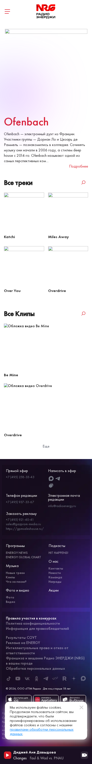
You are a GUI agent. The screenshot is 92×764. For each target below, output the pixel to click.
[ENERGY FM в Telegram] (46, 678)
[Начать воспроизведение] (7, 755)
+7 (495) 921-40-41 (20, 519)
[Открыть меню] (7, 11)
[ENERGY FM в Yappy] (55, 678)
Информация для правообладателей (37, 628)
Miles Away (58, 236)
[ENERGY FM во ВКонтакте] (27, 678)
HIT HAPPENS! (58, 552)
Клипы (10, 577)
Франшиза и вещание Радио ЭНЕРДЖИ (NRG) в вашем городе (45, 660)
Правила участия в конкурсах (31, 618)
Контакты (56, 568)
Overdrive (57, 290)
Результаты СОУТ (21, 637)
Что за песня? (16, 581)
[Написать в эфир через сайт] (51, 485)
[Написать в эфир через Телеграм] (57, 478)
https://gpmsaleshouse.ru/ (25, 528)
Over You (12, 290)
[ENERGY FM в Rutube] (64, 678)
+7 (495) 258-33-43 (20, 477)
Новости (55, 572)
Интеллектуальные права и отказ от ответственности (37, 650)
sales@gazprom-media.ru (23, 524)
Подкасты (57, 545)
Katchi (9, 236)
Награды (55, 581)
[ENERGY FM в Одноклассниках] (36, 678)
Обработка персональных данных (35, 668)
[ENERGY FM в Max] (83, 678)
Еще (46, 446)
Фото (10, 597)
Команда (55, 577)
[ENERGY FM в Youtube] (18, 678)
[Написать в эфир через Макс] (51, 478)
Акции (54, 590)
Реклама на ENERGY (23, 642)
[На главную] (46, 11)
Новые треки (15, 572)
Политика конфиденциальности (33, 623)
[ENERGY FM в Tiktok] (8, 678)
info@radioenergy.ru (62, 506)
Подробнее (78, 166)
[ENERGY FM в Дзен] (74, 678)
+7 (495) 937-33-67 (20, 502)
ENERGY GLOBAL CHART (23, 557)
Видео (10, 601)
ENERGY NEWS (17, 552)
